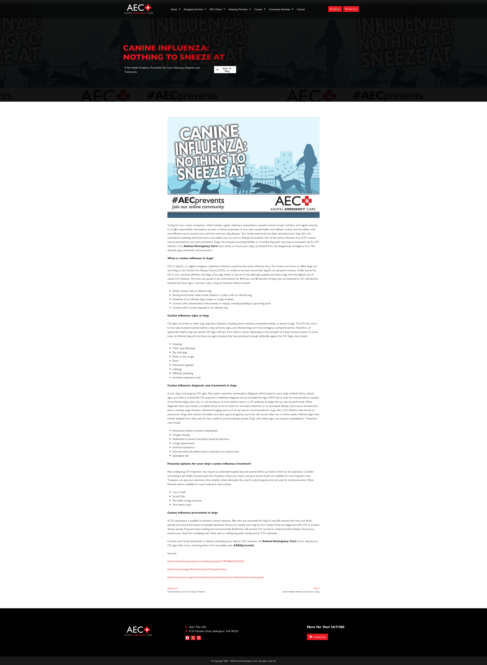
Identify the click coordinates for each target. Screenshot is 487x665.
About (174, 9)
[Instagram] (199, 638)
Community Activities (279, 9)
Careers (258, 9)
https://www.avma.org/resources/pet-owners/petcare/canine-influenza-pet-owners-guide (215, 577)
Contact (301, 9)
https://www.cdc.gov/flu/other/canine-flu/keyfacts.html (197, 569)
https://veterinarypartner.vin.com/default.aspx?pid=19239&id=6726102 (205, 561)
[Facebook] (187, 638)
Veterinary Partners (238, 9)
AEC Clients (216, 9)
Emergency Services (193, 9)
